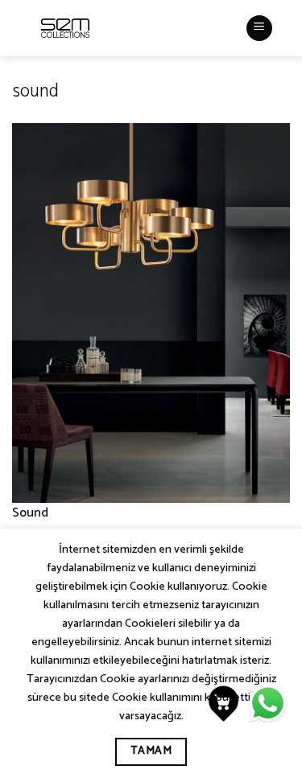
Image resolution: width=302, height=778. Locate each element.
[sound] (151, 312)
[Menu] (259, 28)
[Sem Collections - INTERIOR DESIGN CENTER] (65, 28)
